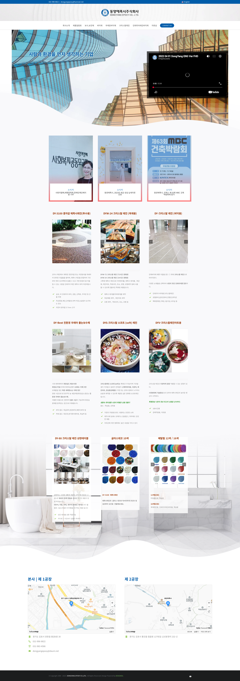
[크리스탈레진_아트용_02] (168, 330)
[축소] (112, 607)
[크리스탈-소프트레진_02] (120, 330)
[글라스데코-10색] (120, 446)
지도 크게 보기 (206, 632)
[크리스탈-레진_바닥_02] (168, 221)
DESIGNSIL (119, 676)
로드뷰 (189, 632)
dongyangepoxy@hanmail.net (72, 2)
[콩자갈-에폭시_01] (71, 221)
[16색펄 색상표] (168, 446)
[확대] (112, 603)
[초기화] (112, 611)
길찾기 (111, 632)
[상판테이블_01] (71, 446)
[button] (54, 242)
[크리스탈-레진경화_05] (120, 221)
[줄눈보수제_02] (71, 330)
